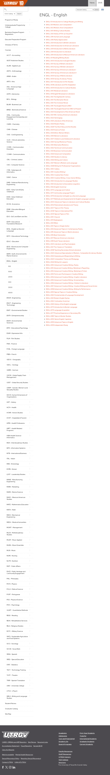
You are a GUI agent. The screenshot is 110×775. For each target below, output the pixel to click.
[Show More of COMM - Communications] (30, 154)
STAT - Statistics (12, 665)
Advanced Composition (58, 154)
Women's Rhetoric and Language (61, 163)
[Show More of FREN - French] (30, 354)
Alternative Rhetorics (57, 145)
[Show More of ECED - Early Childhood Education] (30, 196)
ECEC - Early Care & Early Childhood (15, 191)
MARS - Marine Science (15, 492)
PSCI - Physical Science (15, 600)
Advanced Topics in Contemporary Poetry (64, 229)
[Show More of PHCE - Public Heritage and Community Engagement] (30, 571)
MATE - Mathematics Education (17, 504)
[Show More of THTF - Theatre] (30, 675)
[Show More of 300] (30, 281)
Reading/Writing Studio (57, 58)
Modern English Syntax (58, 298)
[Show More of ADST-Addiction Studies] (30, 60)
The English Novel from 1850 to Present (63, 109)
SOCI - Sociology (12, 644)
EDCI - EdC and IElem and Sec (17, 216)
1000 (10, 272)
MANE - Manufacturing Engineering (14, 481)
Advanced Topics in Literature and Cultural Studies (68, 202)
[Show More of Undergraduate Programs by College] (30, 25)
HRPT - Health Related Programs (14, 429)
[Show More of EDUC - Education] (30, 241)
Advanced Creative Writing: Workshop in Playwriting (67, 268)
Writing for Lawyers (57, 262)
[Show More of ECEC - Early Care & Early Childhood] (30, 189)
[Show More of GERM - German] (30, 369)
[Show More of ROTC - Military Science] (30, 631)
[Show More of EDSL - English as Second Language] (30, 228)
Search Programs (65, 744)
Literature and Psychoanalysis (60, 244)
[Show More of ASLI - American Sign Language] (30, 86)
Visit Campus (63, 759)
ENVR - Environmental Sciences (14, 322)
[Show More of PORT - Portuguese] (30, 594)
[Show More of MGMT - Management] (30, 527)
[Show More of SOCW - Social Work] (30, 648)
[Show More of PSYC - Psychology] (30, 604)
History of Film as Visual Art (59, 34)
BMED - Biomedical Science (16, 110)
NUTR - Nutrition (12, 561)
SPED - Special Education (15, 659)
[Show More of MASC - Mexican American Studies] (30, 497)
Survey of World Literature (59, 76)
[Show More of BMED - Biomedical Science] (30, 109)
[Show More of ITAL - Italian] (30, 458)
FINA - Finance (12, 344)
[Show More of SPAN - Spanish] (30, 654)
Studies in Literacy (56, 157)
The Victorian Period (57, 103)
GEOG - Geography (14, 360)
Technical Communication (59, 148)
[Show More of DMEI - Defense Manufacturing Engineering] (30, 182)
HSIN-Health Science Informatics (14, 437)
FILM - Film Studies (13, 338)
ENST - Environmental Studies (17, 310)
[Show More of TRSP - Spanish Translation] (30, 680)
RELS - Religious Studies (15, 626)
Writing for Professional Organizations (63, 166)
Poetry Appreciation (56, 40)
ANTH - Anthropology (14, 71)
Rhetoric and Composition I (59, 25)
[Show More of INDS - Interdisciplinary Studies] (30, 442)
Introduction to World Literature (60, 49)
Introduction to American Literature (62, 46)
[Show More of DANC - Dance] (30, 177)
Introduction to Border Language (61, 307)
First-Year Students (87, 733)
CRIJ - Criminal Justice (14, 160)
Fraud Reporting (26, 746)
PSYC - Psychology (13, 605)
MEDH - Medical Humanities (16, 522)
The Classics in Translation (59, 247)
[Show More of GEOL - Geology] (30, 364)
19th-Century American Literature (61, 115)
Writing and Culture (57, 160)
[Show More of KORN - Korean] (30, 468)
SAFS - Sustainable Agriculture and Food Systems (17, 637)
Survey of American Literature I (61, 70)
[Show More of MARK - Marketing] (30, 486)
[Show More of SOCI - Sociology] (30, 643)
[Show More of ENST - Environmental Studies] (30, 310)
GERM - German (12, 370)
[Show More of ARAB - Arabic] (30, 76)
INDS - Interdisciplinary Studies (17, 443)
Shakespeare (54, 220)
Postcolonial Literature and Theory (62, 205)
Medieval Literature (57, 91)
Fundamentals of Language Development (65, 295)
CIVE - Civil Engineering (15, 135)
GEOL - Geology (12, 365)
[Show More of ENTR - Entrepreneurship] (30, 315)
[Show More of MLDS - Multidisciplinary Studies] (30, 532)
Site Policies (32, 742)
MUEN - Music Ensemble (15, 545)
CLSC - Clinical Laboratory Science (16, 141)
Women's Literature (57, 136)
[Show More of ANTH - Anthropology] (30, 70)
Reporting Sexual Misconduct (31, 758)
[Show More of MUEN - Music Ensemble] (30, 545)
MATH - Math (11, 510)
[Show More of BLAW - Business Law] (30, 104)
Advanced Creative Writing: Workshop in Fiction (66, 271)
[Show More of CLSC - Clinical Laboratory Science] (30, 139)
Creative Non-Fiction (57, 175)
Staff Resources (65, 754)
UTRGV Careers (65, 757)
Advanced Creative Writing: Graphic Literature (66, 277)
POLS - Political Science (15, 589)
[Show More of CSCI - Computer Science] (30, 164)
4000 (10, 293)
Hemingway (54, 118)
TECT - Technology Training (16, 670)
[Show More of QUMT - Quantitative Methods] (30, 610)
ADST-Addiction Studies (15, 60)
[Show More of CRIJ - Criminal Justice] (30, 159)
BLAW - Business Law (14, 104)
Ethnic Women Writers (57, 133)
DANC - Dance (12, 177)
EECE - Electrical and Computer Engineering (17, 248)
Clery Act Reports (8, 750)
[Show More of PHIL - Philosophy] (30, 578)
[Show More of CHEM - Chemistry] (30, 124)
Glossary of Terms (11, 45)
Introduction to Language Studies (62, 181)
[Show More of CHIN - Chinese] (30, 129)
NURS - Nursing (12, 556)
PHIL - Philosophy (12, 579)
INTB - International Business (17, 453)
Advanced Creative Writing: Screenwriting (64, 280)
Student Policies (10, 703)
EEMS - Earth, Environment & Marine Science (16, 255)
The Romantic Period (57, 100)
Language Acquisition (58, 310)
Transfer (83, 735)
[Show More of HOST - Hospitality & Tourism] (30, 417)
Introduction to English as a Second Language (66, 196)
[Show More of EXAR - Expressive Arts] (30, 333)
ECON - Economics (13, 204)
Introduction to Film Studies (59, 82)
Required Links (42, 742)
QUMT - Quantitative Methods (17, 610)
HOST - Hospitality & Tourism (17, 418)
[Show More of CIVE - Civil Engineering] (30, 134)
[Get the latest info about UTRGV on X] (6, 768)
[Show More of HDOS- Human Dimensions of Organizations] (30, 394)
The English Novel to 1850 (58, 106)
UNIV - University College (15, 686)
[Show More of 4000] (30, 292)
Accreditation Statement (10, 746)
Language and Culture (58, 190)
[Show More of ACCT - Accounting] (30, 55)
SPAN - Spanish (12, 654)
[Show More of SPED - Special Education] (30, 659)
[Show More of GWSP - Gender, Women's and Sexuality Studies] (30, 387)
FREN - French (11, 354)
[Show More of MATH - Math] (30, 509)
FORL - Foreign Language (15, 349)
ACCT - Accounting (13, 55)
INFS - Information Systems (16, 448)
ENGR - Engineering (14, 298)
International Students (88, 738)
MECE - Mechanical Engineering (13, 516)
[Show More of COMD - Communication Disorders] (30, 146)
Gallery (52, 169)
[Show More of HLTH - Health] (30, 407)
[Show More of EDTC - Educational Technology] (30, 236)
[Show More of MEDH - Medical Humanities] (30, 522)
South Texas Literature (58, 241)
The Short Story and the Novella (61, 127)
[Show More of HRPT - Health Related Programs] (30, 428)
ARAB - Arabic (11, 76)
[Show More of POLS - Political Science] (30, 589)
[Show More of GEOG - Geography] (30, 359)
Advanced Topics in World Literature (62, 232)
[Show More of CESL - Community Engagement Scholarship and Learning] (30, 114)
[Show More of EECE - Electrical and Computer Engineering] (30, 246)
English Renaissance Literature (60, 94)
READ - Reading (12, 615)
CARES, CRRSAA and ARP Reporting (14, 742)
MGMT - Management (14, 527)
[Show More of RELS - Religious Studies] (30, 625)
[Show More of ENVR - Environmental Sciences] (30, 320)
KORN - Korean (12, 469)
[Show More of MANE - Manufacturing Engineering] (30, 479)
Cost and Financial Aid (67, 738)
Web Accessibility (8, 755)
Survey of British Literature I (59, 64)
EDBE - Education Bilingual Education (16, 210)
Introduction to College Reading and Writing (64, 22)
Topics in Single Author (57, 226)
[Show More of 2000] (30, 276)
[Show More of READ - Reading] (30, 615)
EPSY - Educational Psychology (17, 328)
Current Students (86, 744)
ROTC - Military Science (15, 631)
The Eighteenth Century (58, 97)
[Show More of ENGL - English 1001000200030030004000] (30, 260)
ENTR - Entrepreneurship (15, 316)
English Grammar (56, 187)
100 (9, 266)
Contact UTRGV (7, 762)
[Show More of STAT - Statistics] (30, 664)
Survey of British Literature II (60, 67)
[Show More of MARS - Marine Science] (30, 491)
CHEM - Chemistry (13, 124)
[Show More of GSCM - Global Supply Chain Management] (30, 375)
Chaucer (53, 217)
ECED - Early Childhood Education (14, 198)
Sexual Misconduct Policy (10, 758)
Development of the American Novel (63, 112)
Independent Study (57, 325)
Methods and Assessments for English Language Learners (70, 199)
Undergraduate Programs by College (15, 26)
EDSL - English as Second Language (15, 230)
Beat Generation (56, 235)
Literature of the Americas (59, 121)
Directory (62, 762)
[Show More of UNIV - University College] (30, 685)
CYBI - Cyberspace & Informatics (14, 171)
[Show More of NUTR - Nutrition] (30, 560)
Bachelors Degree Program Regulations (14, 33)
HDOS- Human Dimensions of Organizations (17, 396)
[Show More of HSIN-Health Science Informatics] (30, 435)
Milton (52, 223)
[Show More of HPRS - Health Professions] (30, 423)
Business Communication (59, 151)
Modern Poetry (55, 124)
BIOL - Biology (11, 99)
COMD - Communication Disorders (15, 148)
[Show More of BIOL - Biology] (30, 99)
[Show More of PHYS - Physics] (30, 583)
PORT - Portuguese (13, 594)
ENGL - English (12, 261)
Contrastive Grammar (58, 301)
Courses (8, 50)
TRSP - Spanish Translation (16, 680)
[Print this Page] (102, 9)
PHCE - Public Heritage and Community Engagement (16, 572)
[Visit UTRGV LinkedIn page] (14, 768)
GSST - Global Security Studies (17, 382)
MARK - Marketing (13, 487)
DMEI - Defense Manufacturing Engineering (17, 183)
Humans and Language (58, 37)
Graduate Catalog (11, 709)
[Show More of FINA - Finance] (30, 343)
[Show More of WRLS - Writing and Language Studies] (30, 696)
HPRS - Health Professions (16, 423)
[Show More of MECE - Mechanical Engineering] (30, 514)
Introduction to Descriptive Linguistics (63, 184)
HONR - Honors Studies (15, 413)
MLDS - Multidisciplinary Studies (15, 534)
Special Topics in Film (57, 214)
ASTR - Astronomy (13, 94)
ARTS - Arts (11, 82)
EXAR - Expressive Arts (14, 333)
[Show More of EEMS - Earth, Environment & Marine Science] (30, 253)
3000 (10, 287)
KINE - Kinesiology (13, 464)
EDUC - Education (13, 241)
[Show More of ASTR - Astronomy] (30, 93)
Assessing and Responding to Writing (63, 256)
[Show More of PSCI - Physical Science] (30, 599)
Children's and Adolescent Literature (63, 139)
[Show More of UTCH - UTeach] (30, 690)
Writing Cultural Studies (58, 31)
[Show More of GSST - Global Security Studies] (30, 382)
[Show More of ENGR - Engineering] (30, 297)
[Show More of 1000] (30, 271)
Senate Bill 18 (37, 746)
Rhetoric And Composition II (59, 28)
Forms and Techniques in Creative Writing (64, 274)
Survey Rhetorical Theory (59, 142)
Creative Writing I (56, 172)
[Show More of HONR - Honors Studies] (30, 412)
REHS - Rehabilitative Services (17, 621)
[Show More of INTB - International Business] (30, 453)
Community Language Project (60, 193)
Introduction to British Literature (61, 43)
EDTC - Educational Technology (17, 236)
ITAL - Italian (11, 459)
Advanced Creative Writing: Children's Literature (67, 283)
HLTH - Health (11, 407)
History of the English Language (61, 304)
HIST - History (11, 402)
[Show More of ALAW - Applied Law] (30, 65)
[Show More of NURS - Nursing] (30, 555)
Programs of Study (11, 20)
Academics (63, 733)
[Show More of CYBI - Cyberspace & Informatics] (30, 169)
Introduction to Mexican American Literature (65, 55)
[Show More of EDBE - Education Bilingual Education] (30, 209)
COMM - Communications (16, 154)
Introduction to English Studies (61, 61)
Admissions (63, 735)
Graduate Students (87, 741)
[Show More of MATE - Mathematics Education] (30, 504)
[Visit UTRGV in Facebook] (3, 768)
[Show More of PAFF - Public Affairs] (30, 566)
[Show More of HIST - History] (30, 402)
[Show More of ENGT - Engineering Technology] (30, 303)
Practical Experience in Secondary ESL (63, 313)
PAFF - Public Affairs (13, 566)
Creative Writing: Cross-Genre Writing (63, 178)
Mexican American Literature (60, 238)
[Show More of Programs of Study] (30, 19)
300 (9, 282)
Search (19, 14)
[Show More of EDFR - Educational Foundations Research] (30, 221)
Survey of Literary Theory (59, 79)
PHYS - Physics (12, 584)
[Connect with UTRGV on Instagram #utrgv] (10, 768)
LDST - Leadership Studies (16, 474)
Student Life (63, 741)
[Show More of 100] (30, 266)
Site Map (8, 714)
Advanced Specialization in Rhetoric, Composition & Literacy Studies (74, 253)
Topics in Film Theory (57, 208)
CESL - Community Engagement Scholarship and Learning (17, 117)
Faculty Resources (65, 751)
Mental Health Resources (24, 755)
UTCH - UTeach (12, 691)
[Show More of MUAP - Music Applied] (30, 539)
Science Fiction (55, 130)
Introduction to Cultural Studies (61, 88)
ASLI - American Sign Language (14, 88)
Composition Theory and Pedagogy (62, 259)
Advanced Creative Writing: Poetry (62, 265)
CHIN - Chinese (12, 129)
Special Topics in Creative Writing (61, 292)
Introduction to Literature (58, 52)
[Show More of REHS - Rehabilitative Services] (30, 620)
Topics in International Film (59, 211)
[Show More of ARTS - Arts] (30, 81)
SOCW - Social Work (13, 649)
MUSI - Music (11, 550)
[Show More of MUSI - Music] (30, 550)
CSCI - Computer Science (15, 165)
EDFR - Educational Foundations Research (14, 223)
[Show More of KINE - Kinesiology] (30, 463)
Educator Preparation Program (15, 39)
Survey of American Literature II (61, 73)
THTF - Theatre (12, 675)
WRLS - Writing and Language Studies (17, 697)
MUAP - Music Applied (14, 540)
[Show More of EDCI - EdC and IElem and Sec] (30, 216)
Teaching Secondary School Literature (63, 250)
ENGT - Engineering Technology (14, 304)
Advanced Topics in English (59, 322)
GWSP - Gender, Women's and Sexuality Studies (17, 389)
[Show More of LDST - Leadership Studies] (30, 474)
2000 (10, 277)
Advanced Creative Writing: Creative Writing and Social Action (71, 286)
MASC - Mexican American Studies (16, 498)
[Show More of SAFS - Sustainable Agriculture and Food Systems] (30, 636)
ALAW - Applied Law (14, 66)
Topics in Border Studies (58, 316)
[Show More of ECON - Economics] (30, 203)
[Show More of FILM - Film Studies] (30, 338)
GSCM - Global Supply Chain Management (16, 376)
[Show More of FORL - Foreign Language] (30, 348)
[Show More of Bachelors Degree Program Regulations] (30, 32)
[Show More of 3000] (30, 287)
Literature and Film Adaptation (61, 85)
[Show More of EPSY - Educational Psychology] (30, 327)
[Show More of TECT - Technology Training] (30, 669)
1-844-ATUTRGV (20, 762)
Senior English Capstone (58, 319)
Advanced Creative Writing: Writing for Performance (68, 289)
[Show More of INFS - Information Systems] (30, 447)
